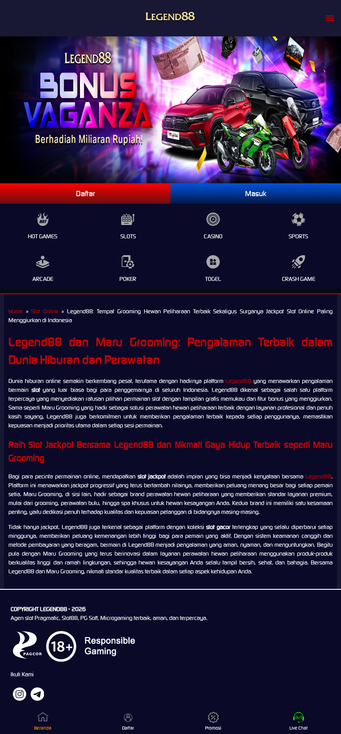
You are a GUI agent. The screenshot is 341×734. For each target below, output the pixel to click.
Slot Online (45, 311)
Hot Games (42, 236)
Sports (298, 236)
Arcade (42, 279)
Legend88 (238, 381)
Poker (127, 279)
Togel (213, 279)
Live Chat (298, 728)
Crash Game (298, 279)
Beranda (43, 728)
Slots (128, 236)
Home (15, 311)
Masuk (255, 193)
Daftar (85, 193)
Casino (213, 236)
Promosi (213, 728)
